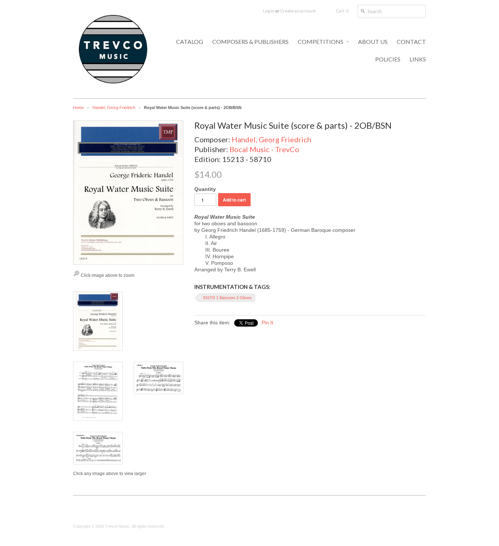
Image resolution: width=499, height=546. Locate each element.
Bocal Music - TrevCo (264, 149)
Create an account (298, 11)
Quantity (205, 189)
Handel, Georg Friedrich (113, 107)
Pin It (267, 322)
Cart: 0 (342, 11)
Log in (268, 11)
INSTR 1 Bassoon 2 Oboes (227, 297)
